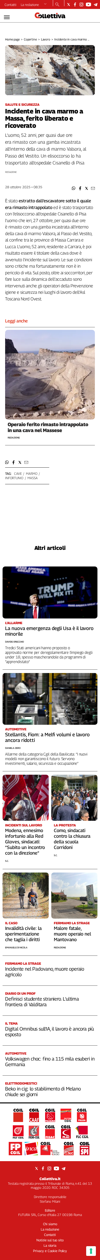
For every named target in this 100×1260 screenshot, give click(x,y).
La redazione (30, 5)
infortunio (14, 478)
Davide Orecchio (14, 641)
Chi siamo (50, 1224)
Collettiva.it (50, 1179)
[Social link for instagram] (81, 4)
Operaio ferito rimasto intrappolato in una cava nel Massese (48, 427)
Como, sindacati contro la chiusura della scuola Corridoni (72, 839)
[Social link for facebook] (75, 4)
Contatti (10, 5)
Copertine (30, 39)
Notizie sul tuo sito (49, 1240)
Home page (12, 39)
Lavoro (45, 39)
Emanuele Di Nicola (16, 947)
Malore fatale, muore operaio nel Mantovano (72, 934)
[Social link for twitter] (69, 4)
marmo (31, 473)
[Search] (57, 5)
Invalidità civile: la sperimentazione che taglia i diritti (23, 934)
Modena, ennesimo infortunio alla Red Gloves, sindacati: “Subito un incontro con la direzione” (25, 842)
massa (32, 478)
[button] (74, 188)
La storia (50, 1245)
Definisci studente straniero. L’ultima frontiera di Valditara (42, 1001)
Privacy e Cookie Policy (50, 1251)
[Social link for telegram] (95, 4)
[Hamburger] (7, 17)
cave (18, 473)
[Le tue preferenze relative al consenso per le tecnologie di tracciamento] (91, 1251)
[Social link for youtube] (88, 4)
